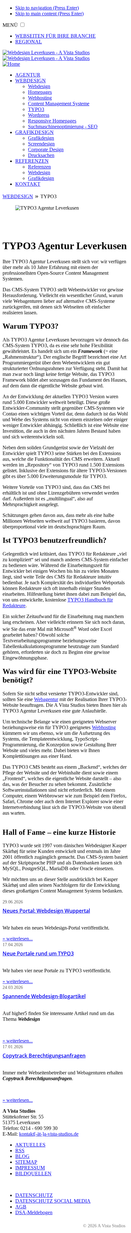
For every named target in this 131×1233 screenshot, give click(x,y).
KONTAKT (27, 184)
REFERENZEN (32, 161)
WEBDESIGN (30, 80)
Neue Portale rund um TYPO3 (38, 953)
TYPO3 (36, 109)
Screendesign (41, 143)
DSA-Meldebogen (33, 1212)
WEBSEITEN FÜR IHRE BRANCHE (55, 36)
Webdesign (39, 86)
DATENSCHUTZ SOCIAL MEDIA (53, 1201)
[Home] (11, 64)
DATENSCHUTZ (34, 1195)
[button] (22, 25)
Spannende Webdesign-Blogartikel (44, 996)
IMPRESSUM (30, 1167)
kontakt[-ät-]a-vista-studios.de (49, 1134)
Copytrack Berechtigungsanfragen (44, 1055)
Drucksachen (41, 155)
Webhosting (40, 98)
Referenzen (39, 166)
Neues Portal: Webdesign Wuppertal (46, 910)
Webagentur (46, 699)
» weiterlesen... (18, 938)
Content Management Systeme (58, 103)
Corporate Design (46, 149)
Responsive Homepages (52, 120)
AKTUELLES (30, 1144)
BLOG (22, 1156)
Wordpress (38, 115)
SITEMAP (26, 1162)
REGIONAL (28, 41)
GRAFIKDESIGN (34, 132)
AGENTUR (27, 75)
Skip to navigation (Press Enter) (47, 8)
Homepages (40, 92)
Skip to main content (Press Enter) (49, 13)
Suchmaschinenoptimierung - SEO (63, 126)
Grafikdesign (41, 138)
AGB (20, 1206)
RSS (19, 1150)
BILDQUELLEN (33, 1173)
